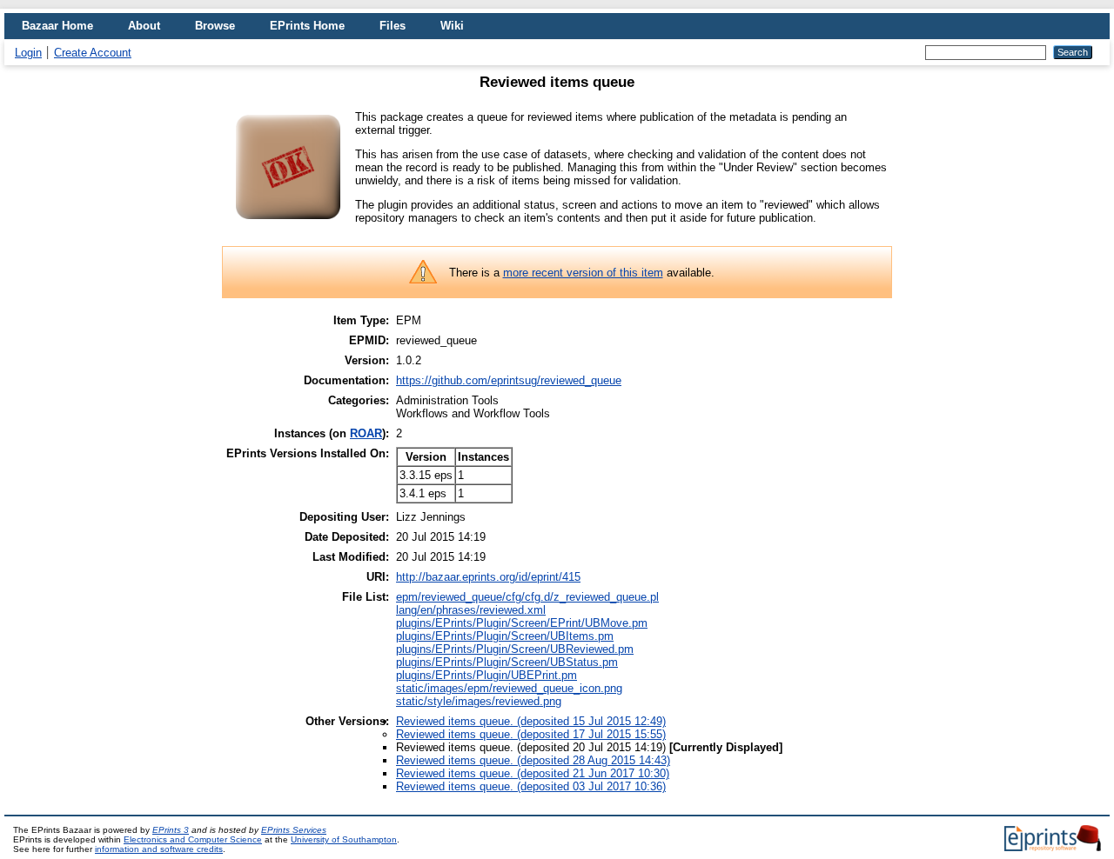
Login (28, 52)
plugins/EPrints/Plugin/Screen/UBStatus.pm (507, 662)
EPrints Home (307, 25)
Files (392, 25)
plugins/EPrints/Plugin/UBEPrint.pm (486, 675)
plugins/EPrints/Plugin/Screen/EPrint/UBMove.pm (522, 622)
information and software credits (159, 849)
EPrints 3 (170, 830)
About (144, 25)
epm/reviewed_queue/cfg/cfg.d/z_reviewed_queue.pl (527, 596)
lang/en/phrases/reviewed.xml (471, 609)
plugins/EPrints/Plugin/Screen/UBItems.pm (505, 636)
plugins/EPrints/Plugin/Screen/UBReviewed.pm (515, 649)
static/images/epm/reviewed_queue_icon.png (509, 688)
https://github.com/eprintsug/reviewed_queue (508, 380)
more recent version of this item (583, 272)
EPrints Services (293, 830)
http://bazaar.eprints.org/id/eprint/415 (488, 576)
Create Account (92, 52)
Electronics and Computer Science (193, 839)
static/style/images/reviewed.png (478, 701)
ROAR (366, 433)
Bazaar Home (57, 25)
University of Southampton (344, 839)
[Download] (288, 225)
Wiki (452, 25)
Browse (215, 25)
